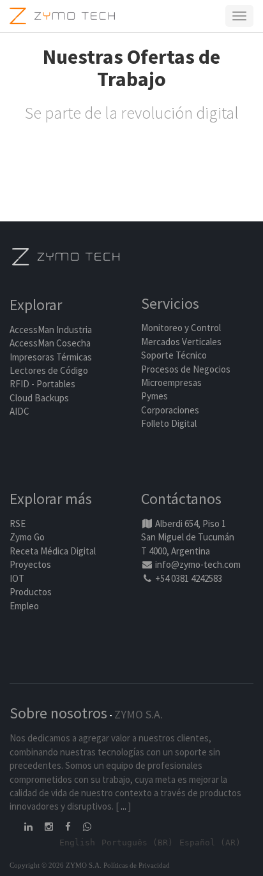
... (123, 806)
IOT (17, 578)
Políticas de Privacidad (136, 865)
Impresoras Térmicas (51, 357)
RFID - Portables (42, 384)
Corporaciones (170, 410)
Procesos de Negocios (185, 369)
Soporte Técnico (174, 355)
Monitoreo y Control (181, 328)
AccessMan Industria (51, 329)
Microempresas (171, 382)
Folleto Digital (170, 423)
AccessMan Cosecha (50, 343)
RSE (18, 523)
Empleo (24, 606)
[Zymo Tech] (65, 255)
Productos (31, 592)
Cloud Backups (39, 398)
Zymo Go (27, 537)
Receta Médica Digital (53, 551)
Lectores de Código (49, 370)
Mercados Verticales (181, 342)
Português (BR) (137, 842)
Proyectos (30, 564)
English (77, 842)
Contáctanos (181, 499)
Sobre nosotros (58, 713)
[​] (29, 826)
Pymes (154, 396)
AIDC (19, 411)
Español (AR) (210, 842)
